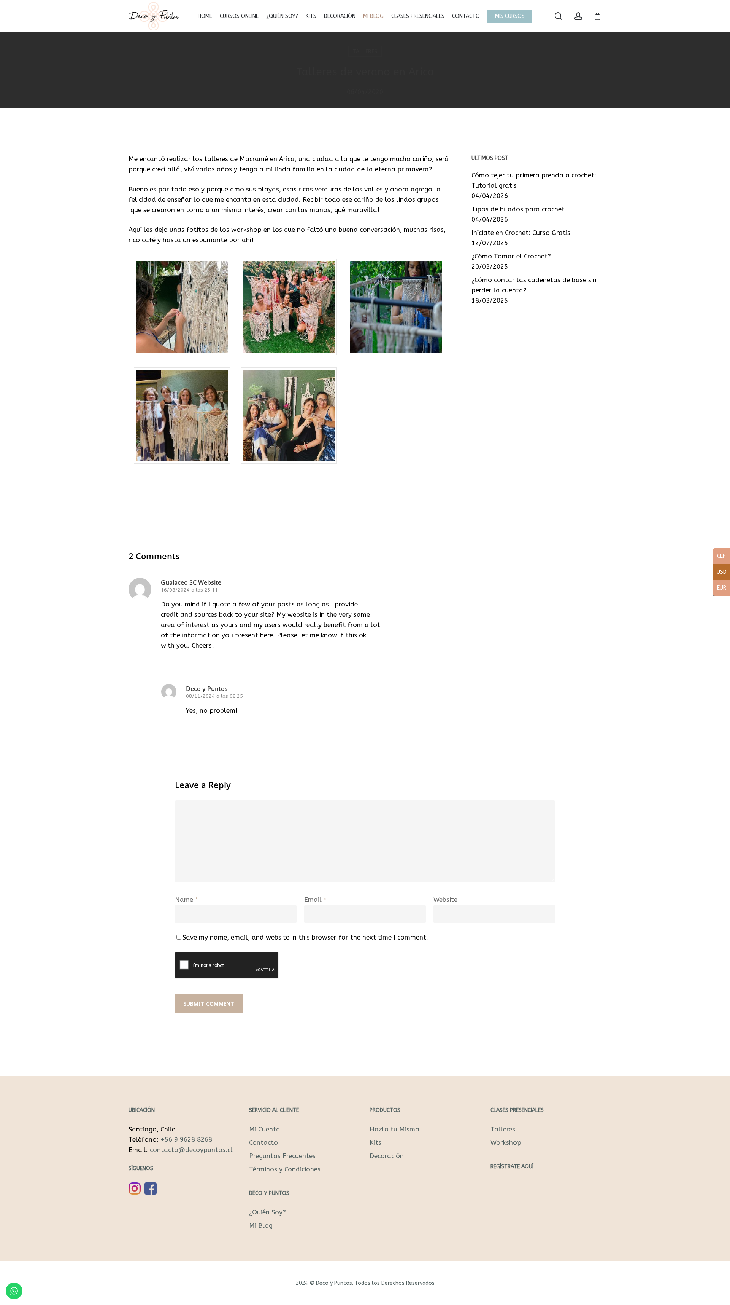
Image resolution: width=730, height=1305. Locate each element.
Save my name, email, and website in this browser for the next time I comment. (305, 937)
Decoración (387, 1156)
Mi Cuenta (264, 1129)
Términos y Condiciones (285, 1169)
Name (186, 899)
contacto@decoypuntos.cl (191, 1149)
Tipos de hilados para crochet (518, 209)
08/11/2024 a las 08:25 (214, 696)
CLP (719, 556)
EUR (719, 588)
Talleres (364, 51)
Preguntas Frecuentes (282, 1156)
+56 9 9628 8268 (186, 1139)
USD (720, 572)
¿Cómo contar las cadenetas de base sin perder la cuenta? (534, 285)
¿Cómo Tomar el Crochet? (511, 256)
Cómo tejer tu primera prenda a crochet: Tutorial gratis (533, 180)
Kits (375, 1142)
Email (315, 899)
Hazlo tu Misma (394, 1129)
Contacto (263, 1142)
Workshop (505, 1142)
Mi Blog (261, 1225)
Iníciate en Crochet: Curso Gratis (520, 232)
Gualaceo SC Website (191, 582)
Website (445, 899)
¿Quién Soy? (267, 1212)
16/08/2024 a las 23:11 (189, 590)
